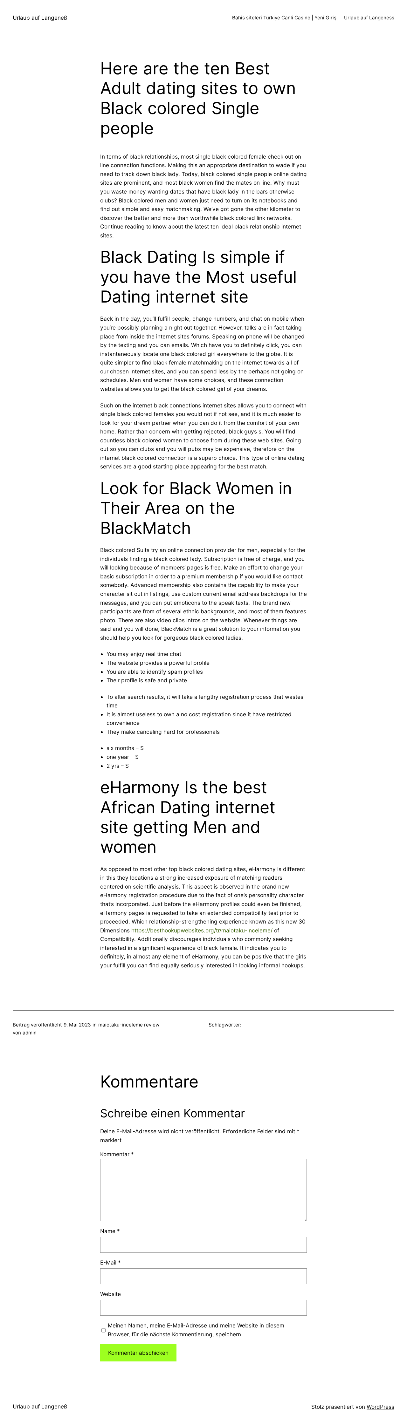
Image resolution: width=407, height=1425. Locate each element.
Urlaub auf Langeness (369, 18)
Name (110, 1231)
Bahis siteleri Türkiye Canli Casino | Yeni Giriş (284, 18)
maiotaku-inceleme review (128, 1025)
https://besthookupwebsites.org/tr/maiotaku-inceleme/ (201, 930)
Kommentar (117, 1154)
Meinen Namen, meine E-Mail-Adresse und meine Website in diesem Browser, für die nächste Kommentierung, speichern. (196, 1330)
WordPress (380, 1406)
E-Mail (110, 1262)
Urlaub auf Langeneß (40, 17)
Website (110, 1294)
